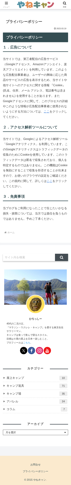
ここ (47, 111)
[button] (61, 257)
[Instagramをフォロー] (39, 350)
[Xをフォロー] (23, 350)
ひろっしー (35, 318)
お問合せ (35, 464)
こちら (26, 342)
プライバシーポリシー (35, 471)
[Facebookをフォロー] (31, 350)
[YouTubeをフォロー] (47, 350)
